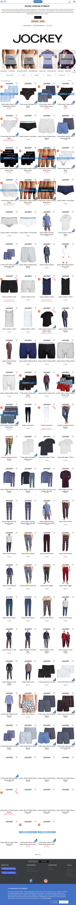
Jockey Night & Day (33, 71)
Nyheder (69, 867)
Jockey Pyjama (12, 71)
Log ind (69, 2)
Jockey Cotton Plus (51, 71)
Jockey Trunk (68, 71)
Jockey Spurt (61, 71)
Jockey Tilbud (49, 25)
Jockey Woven (3, 71)
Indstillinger (54, 902)
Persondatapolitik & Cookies (32, 871)
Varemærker (69, 872)
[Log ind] (69, 2)
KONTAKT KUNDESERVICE (8, 873)
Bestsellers (69, 869)
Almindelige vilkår (30, 869)
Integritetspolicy (46, 898)
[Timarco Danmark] (38, 1)
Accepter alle (64, 902)
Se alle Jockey (38, 17)
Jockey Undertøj (35, 21)
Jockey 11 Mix (42, 71)
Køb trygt (28, 867)
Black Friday (69, 874)
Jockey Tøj (42, 21)
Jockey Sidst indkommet (38, 25)
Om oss (50, 867)
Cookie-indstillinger (71, 876)
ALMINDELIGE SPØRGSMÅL (9, 868)
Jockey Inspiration (27, 25)
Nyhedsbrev (50, 869)
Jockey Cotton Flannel (22, 71)
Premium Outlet (70, 871)
